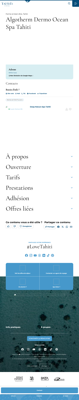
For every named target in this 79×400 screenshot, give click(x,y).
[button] (27, 1)
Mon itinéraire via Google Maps (21, 75)
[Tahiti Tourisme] (7, 4)
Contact (39, 390)
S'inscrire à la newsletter (39, 338)
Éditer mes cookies (39, 356)
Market (44, 366)
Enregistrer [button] (27, 226)
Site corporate (32, 366)
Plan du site (35, 354)
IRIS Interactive (26, 354)
